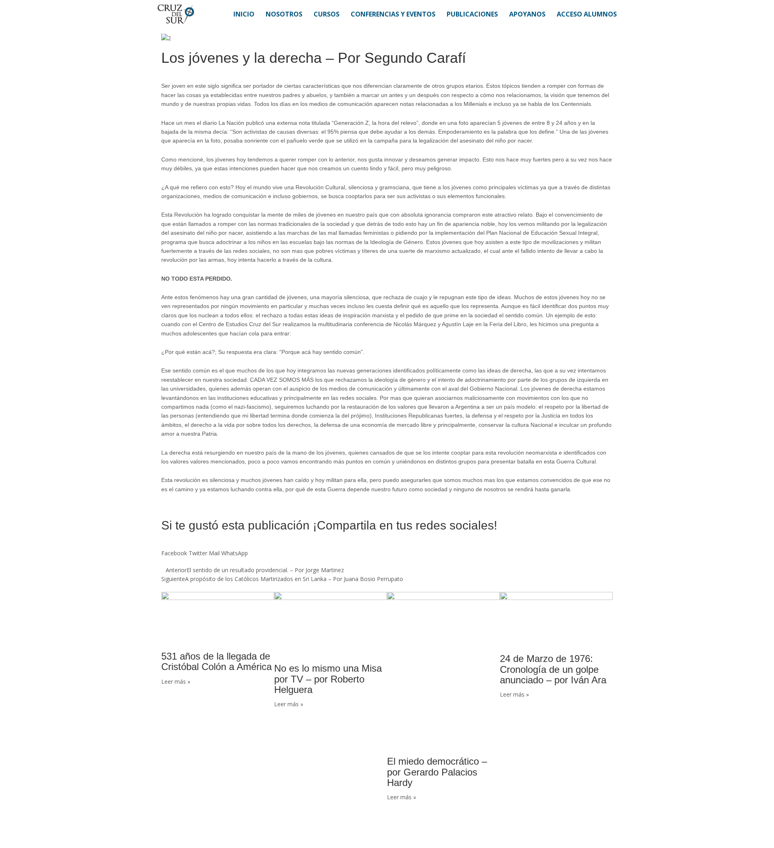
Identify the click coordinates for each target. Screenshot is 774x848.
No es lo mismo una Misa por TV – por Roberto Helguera (328, 679)
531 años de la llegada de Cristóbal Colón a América (216, 661)
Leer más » (175, 681)
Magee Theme (203, 834)
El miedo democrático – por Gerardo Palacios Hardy (437, 772)
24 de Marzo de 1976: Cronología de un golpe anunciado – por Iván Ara (553, 669)
